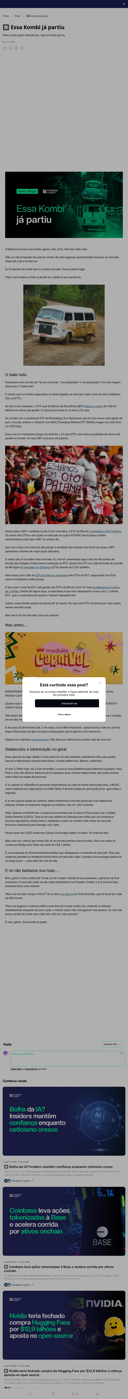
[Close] (100, 682)
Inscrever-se (69, 703)
